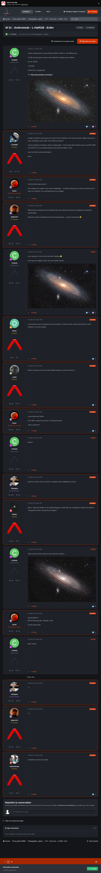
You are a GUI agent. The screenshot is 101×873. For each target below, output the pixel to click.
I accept (93, 868)
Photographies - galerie (40, 34)
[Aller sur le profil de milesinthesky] (14, 759)
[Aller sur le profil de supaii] (14, 369)
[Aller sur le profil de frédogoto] (14, 481)
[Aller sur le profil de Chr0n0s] (7, 34)
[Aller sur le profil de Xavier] (14, 183)
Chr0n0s (14, 34)
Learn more (4, 3)
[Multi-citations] (28, 126)
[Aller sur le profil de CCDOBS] (14, 137)
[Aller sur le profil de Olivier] (14, 323)
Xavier (14, 191)
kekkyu (14, 514)
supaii (14, 377)
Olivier (14, 331)
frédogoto (14, 488)
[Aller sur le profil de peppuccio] (14, 209)
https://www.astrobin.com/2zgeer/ (41, 74)
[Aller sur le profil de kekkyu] (14, 506)
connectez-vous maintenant (65, 805)
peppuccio (14, 217)
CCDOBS (14, 145)
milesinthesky (14, 766)
